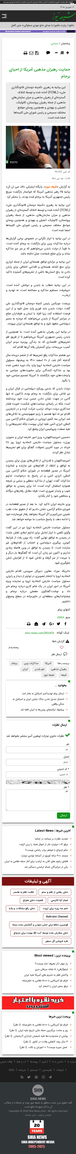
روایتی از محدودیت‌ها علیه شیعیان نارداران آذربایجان (36, 1036)
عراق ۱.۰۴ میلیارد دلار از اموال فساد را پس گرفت (43, 844)
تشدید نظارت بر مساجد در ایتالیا (51, 839)
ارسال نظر (57, 654)
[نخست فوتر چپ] (38, 1134)
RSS (11, 1070)
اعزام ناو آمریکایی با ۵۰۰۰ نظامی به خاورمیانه (45, 981)
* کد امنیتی (63, 769)
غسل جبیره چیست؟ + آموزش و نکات (44, 1047)
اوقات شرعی (6, 1062)
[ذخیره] (37, 53)
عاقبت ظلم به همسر (23, 892)
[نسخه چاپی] (25, 53)
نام (67, 744)
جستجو (34, 1070)
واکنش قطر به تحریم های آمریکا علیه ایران (46, 975)
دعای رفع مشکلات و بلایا (22, 908)
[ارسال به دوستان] (31, 53)
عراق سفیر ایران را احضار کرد (53, 986)
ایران (25, 669)
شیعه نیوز (51, 186)
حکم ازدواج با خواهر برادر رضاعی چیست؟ (46, 850)
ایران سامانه (30, 1115)
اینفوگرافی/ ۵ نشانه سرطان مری (51, 969)
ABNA (60, 617)
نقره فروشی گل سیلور (56, 941)
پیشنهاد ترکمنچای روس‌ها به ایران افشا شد (42, 710)
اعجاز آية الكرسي (59, 900)
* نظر (66, 787)
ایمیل (66, 757)
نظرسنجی (47, 1070)
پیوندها (34, 1062)
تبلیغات (60, 1070)
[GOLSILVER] (38, 1003)
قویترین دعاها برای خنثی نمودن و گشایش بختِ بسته (40, 925)
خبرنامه (22, 1070)
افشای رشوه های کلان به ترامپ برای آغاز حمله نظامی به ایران (36, 861)
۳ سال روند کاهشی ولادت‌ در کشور (46, 1042)
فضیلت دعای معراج (33, 900)
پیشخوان (65, 43)
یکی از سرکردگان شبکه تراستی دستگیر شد (46, 867)
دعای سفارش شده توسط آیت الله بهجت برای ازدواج (41, 933)
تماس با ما (57, 1062)
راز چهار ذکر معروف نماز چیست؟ (51, 964)
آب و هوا (21, 1062)
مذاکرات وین (31, 663)
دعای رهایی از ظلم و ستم (55, 892)
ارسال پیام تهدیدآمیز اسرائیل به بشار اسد (43, 693)
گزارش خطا (58, 641)
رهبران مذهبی (59, 669)
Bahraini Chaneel (57, 917)
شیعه (64, 675)
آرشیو (45, 1062)
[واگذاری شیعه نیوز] (38, 31)
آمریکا (48, 663)
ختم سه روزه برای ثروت (55, 908)
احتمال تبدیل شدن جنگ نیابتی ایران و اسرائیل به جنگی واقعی (38, 701)
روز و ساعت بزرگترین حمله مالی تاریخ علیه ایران (39, 1030)
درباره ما (71, 1062)
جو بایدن (39, 669)
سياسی (54, 43)
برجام (14, 663)
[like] (38, 648)
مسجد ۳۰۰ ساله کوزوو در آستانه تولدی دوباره (44, 856)
